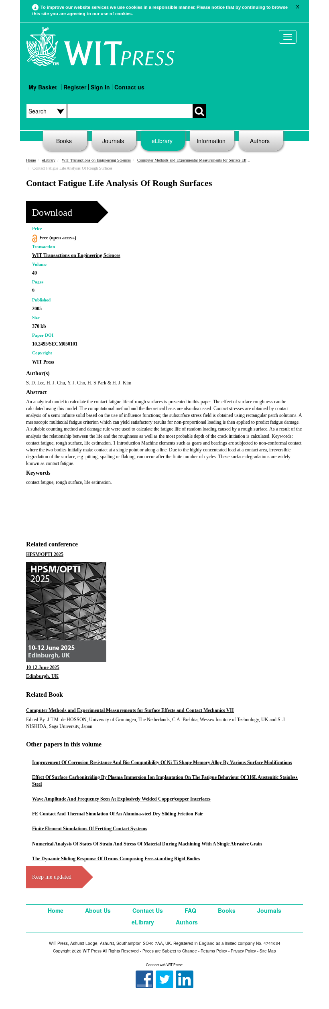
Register (74, 87)
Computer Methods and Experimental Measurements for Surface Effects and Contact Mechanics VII (217, 160)
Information (211, 141)
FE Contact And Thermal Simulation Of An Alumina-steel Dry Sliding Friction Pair (117, 814)
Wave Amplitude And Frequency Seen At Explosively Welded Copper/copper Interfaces (121, 799)
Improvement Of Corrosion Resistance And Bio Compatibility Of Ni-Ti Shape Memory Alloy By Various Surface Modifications (162, 762)
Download (52, 212)
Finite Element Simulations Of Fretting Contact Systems (89, 828)
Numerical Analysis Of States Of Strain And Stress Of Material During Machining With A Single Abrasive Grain (147, 844)
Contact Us (147, 910)
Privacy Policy (243, 951)
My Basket (42, 87)
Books (64, 141)
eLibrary (162, 141)
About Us (98, 910)
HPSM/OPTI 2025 (44, 554)
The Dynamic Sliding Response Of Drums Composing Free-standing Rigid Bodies (116, 858)
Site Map (268, 951)
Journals (113, 141)
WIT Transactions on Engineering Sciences (96, 160)
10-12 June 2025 (42, 667)
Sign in (100, 87)
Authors (260, 141)
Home (31, 160)
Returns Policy (214, 951)
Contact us (129, 87)
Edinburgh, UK (42, 676)
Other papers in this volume (64, 744)
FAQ (190, 910)
